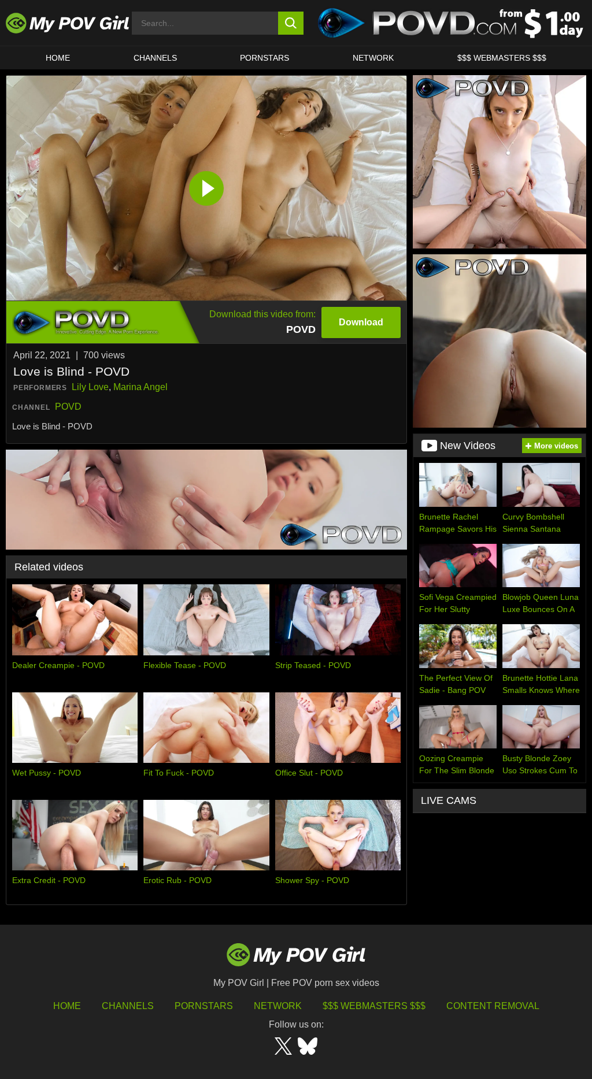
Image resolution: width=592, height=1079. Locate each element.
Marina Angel (140, 387)
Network (373, 57)
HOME (58, 57)
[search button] (291, 23)
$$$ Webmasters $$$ (374, 1006)
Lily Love (90, 387)
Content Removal (492, 1006)
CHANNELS (155, 57)
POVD (68, 406)
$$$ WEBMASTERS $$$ (501, 57)
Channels (128, 1006)
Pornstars (264, 57)
